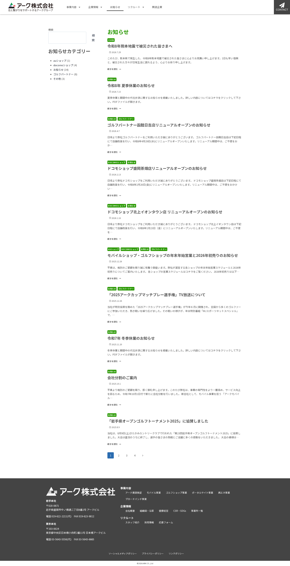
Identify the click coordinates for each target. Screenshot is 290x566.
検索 (50, 29)
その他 (111, 40)
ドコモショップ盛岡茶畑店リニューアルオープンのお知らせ (157, 168)
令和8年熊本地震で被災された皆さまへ (139, 46)
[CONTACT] (282, 5)
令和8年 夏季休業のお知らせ (131, 85)
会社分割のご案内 (122, 377)
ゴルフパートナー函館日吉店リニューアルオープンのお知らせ (158, 125)
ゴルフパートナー (126, 118)
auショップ (113, 249)
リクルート (134, 7)
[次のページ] (143, 455)
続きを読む (113, 69)
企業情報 (93, 7)
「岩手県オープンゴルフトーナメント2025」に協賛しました (157, 421)
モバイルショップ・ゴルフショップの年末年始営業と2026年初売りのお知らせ (172, 255)
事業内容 (71, 7)
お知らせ (115, 7)
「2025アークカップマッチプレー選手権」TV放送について (156, 294)
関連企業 (157, 7)
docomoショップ (116, 162)
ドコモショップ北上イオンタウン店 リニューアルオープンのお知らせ (164, 211)
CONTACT (282, 9)
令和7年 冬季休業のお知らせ (131, 338)
